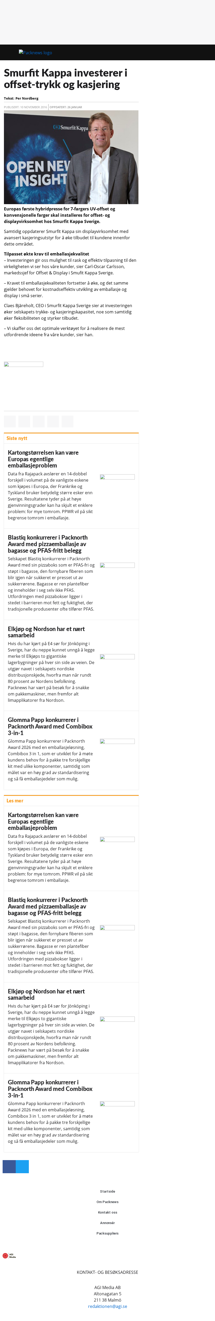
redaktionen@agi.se (107, 1306)
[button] (196, 52)
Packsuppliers (107, 1233)
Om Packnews (107, 1202)
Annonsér (107, 1223)
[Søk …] (206, 52)
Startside (107, 1191)
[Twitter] (22, 1166)
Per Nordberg (26, 98)
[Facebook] (9, 1166)
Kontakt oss (107, 1212)
